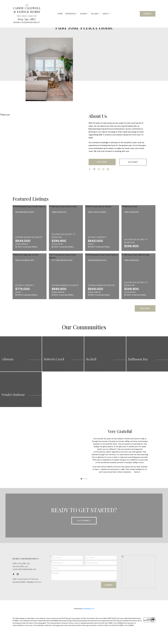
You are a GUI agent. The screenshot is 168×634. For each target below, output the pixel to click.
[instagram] (100, 169)
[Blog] (109, 169)
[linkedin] (104, 169)
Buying (83, 13)
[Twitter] (95, 169)
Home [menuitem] (60, 13)
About (106, 13)
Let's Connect (84, 520)
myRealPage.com (88, 609)
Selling (94, 13)
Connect (147, 13)
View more (145, 308)
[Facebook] (91, 169)
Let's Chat (133, 162)
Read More (102, 162)
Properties (70, 13)
